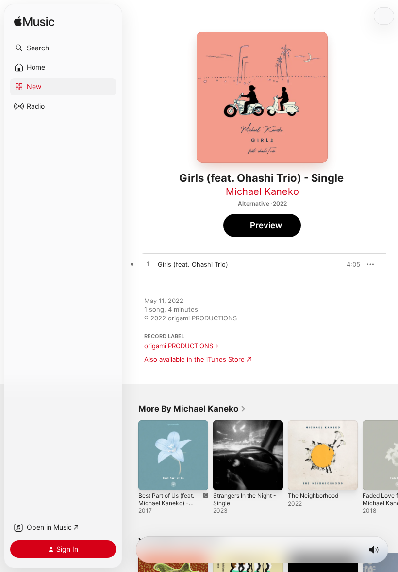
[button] (63, 48)
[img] (34, 22)
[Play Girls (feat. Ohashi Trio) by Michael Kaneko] (148, 264)
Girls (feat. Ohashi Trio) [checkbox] (193, 264)
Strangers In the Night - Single (244, 499)
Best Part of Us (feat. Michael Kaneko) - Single (166, 503)
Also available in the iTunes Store (194, 359)
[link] (192, 408)
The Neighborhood (313, 495)
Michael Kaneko (262, 191)
